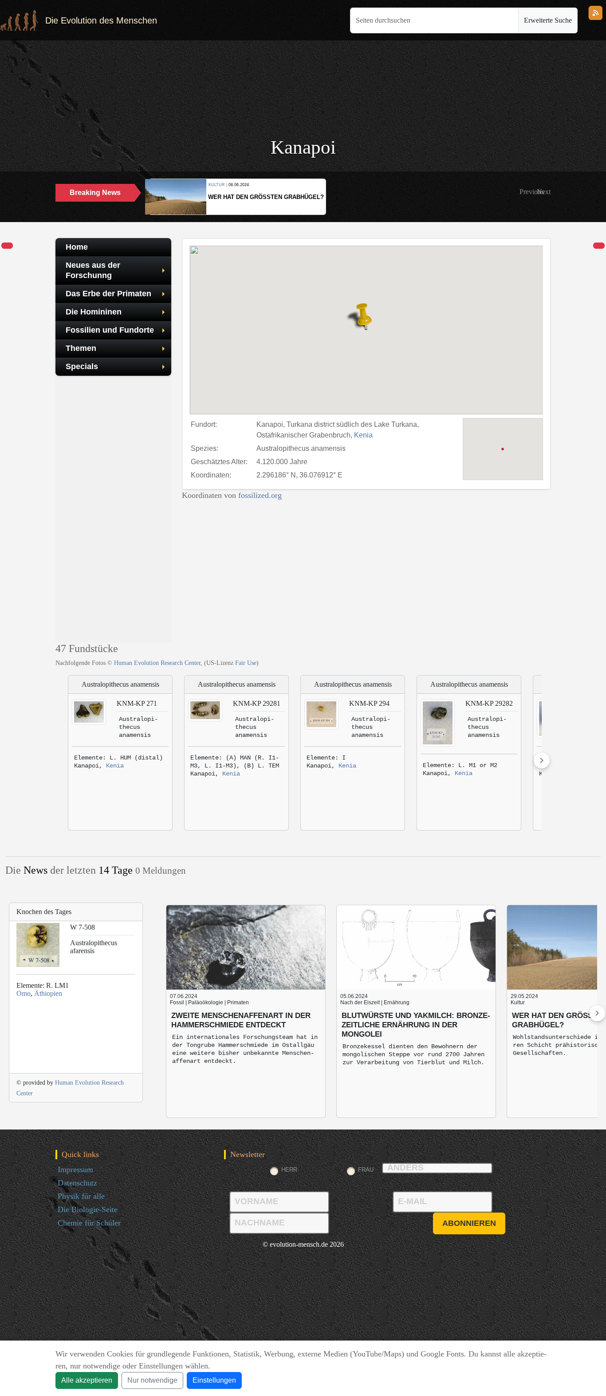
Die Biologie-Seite (88, 1209)
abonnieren (469, 1223)
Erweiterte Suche (548, 20)
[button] (532, 191)
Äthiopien (48, 993)
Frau (366, 1169)
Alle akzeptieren (86, 1380)
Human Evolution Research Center (157, 662)
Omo (23, 993)
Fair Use (245, 662)
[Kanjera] (599, 246)
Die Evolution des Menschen (101, 20)
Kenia (363, 435)
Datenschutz (77, 1182)
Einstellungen (214, 1380)
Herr (289, 1169)
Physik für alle (81, 1196)
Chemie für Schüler (89, 1222)
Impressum (75, 1169)
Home (77, 247)
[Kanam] (7, 246)
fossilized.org (260, 495)
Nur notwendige (152, 1380)
